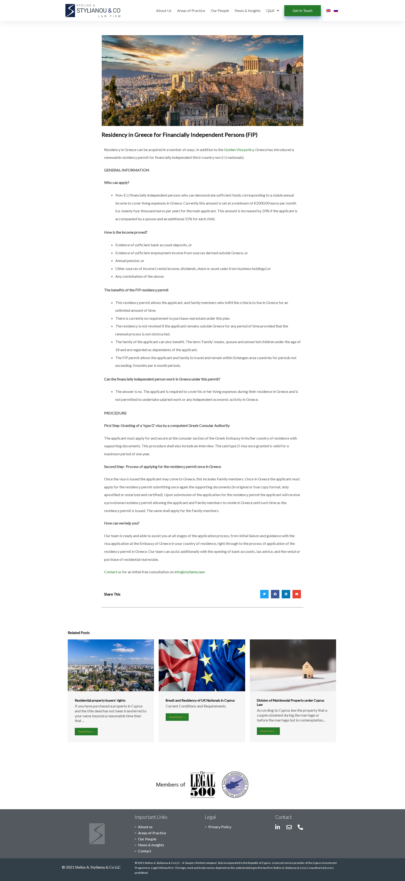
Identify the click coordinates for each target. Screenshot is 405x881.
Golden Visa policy (239, 149)
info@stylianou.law (189, 572)
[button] (264, 594)
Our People (220, 10)
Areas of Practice (191, 10)
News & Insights (248, 10)
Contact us (112, 572)
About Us (164, 10)
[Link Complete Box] (111, 690)
